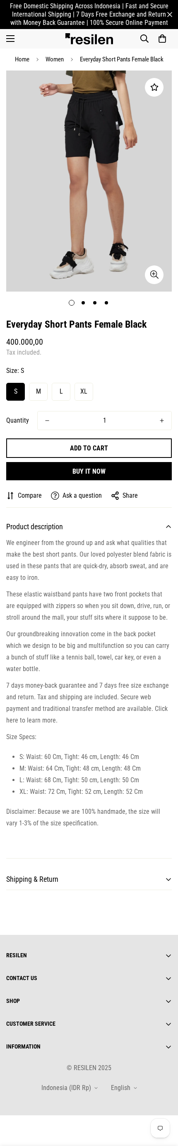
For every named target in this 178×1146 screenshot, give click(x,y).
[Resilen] (89, 39)
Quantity (17, 420)
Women (55, 59)
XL (83, 391)
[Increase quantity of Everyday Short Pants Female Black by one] (161, 420)
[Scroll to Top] (163, 1102)
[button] (162, 38)
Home (22, 59)
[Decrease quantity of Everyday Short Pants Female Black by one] (47, 420)
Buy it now (89, 471)
